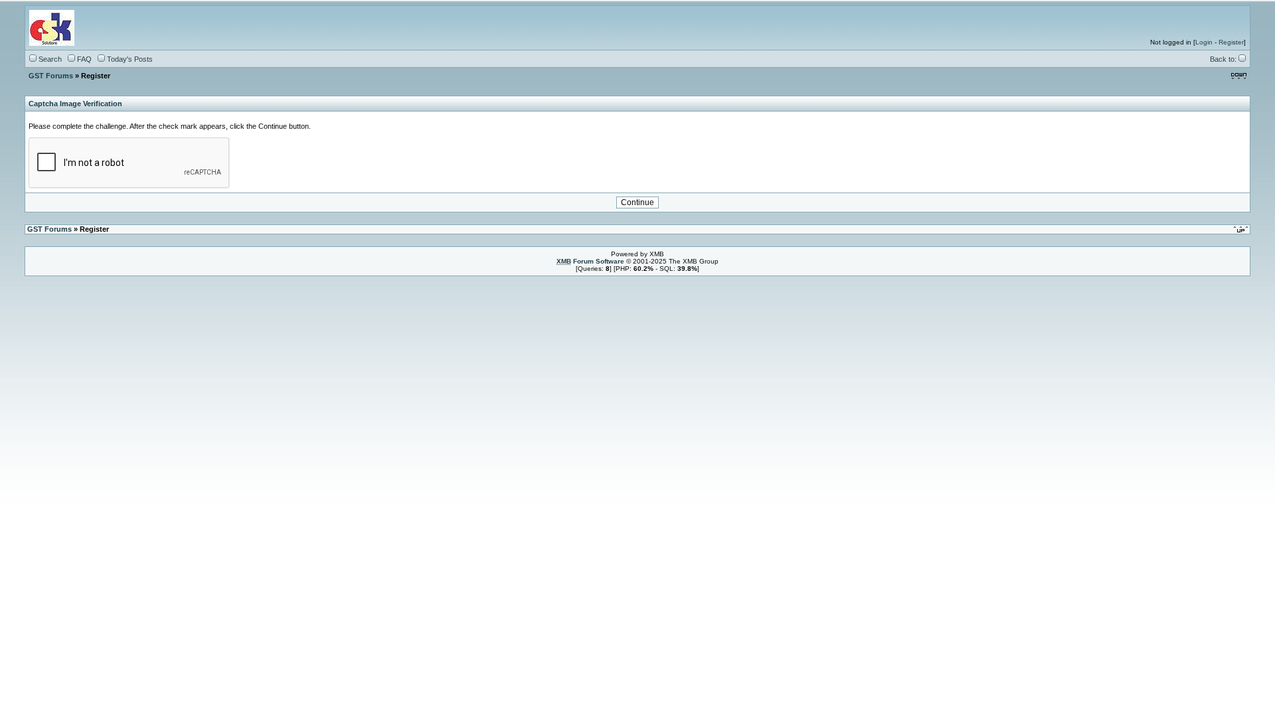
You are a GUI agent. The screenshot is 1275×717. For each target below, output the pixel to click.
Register (1231, 42)
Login (1204, 42)
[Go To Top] (1242, 228)
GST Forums (51, 76)
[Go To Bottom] (1238, 75)
